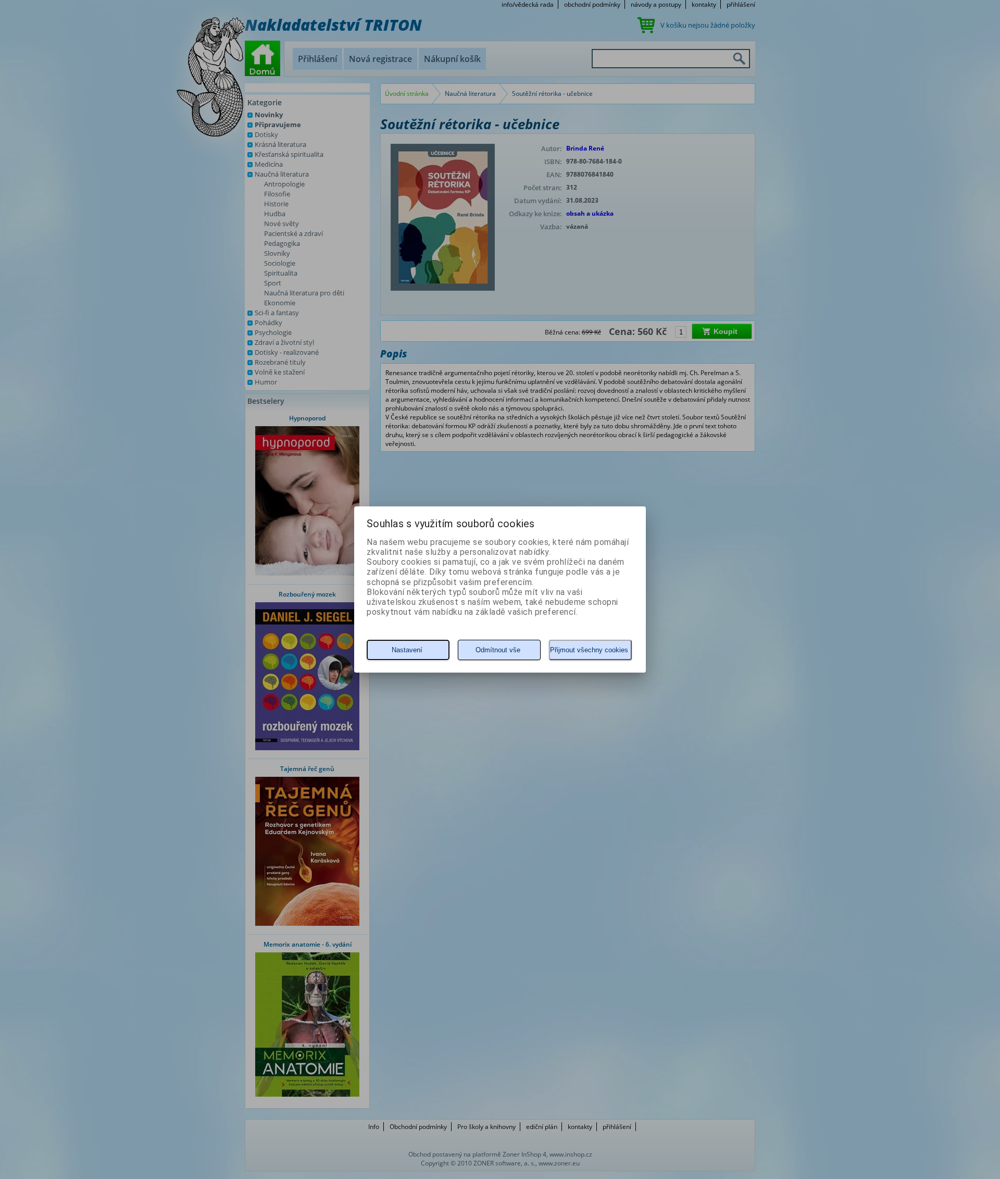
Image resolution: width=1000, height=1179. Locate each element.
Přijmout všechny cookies (589, 650)
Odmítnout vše (498, 650)
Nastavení (407, 650)
